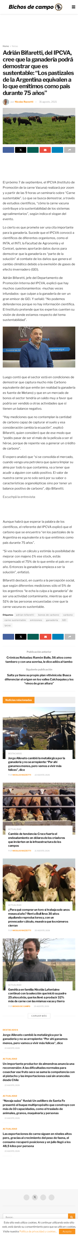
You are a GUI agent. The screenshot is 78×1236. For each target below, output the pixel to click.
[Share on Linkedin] (57, 150)
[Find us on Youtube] (43, 1197)
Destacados (15, 754)
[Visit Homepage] (35, 7)
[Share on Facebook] (8, 150)
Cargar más (39, 1016)
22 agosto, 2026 (42, 775)
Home (6, 46)
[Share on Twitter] (20, 150)
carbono (68, 614)
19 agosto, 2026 (41, 1006)
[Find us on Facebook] (26, 1197)
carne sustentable (15, 620)
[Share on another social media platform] (69, 150)
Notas (15, 46)
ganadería (52, 620)
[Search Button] (71, 1217)
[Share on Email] (45, 150)
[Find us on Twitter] (35, 1197)
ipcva (8, 625)
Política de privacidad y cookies (37, 1231)
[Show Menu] (73, 7)
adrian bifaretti (25, 614)
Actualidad (14, 829)
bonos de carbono (48, 614)
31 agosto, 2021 (48, 101)
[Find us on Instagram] (51, 1197)
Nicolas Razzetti (24, 101)
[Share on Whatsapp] (33, 150)
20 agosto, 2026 (42, 930)
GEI (64, 620)
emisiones (36, 620)
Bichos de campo (21, 1006)
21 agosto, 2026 (42, 851)
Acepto (67, 1231)
